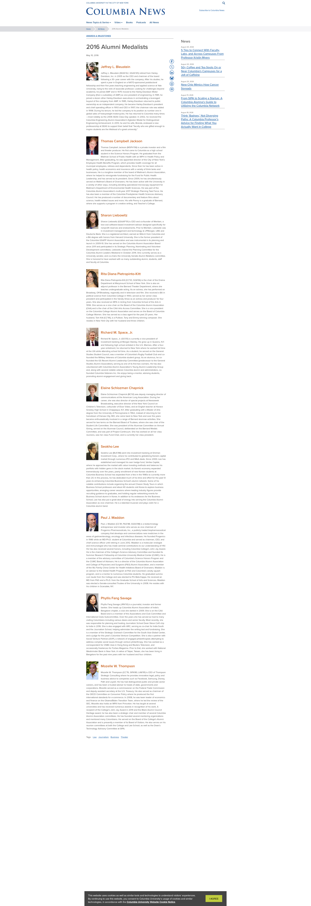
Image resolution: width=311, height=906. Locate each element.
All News (101, 29)
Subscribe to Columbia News (211, 10)
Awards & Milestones (98, 35)
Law (95, 737)
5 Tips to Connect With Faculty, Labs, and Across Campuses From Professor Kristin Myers (202, 53)
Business (115, 737)
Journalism (103, 737)
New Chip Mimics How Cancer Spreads (200, 86)
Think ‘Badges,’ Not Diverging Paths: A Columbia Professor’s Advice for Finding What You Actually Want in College (199, 121)
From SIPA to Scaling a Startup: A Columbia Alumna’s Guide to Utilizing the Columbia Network (201, 102)
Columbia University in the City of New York (107, 3)
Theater (124, 737)
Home (88, 29)
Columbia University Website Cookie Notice (151, 902)
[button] (172, 61)
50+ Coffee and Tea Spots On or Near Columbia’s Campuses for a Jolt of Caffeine (201, 71)
